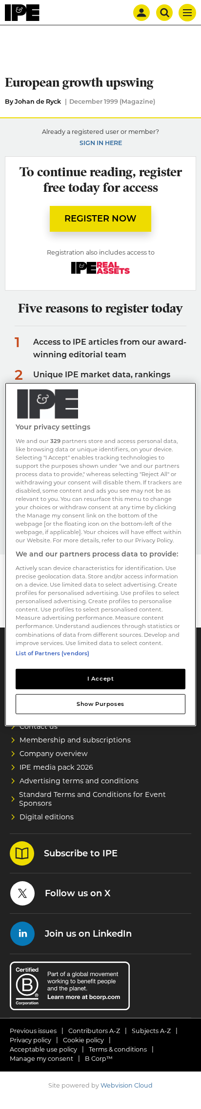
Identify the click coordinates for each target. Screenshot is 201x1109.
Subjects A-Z (151, 1031)
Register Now (100, 218)
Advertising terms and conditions (79, 780)
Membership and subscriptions (75, 740)
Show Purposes (100, 703)
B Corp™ (99, 1058)
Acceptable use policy (43, 1049)
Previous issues (33, 1031)
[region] (100, 554)
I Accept (100, 678)
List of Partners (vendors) (52, 652)
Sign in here (101, 143)
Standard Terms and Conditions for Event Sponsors (92, 799)
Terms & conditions (118, 1049)
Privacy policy (30, 1040)
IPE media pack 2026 (56, 767)
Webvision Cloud (126, 1085)
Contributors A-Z (94, 1031)
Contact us (39, 726)
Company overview (54, 753)
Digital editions (47, 817)
